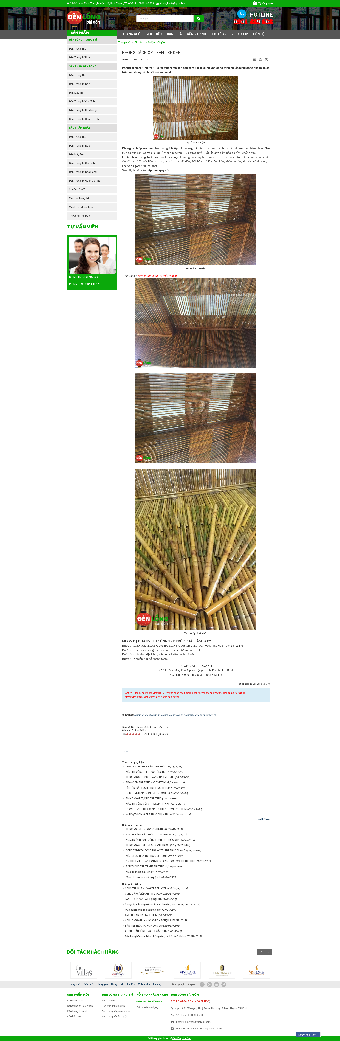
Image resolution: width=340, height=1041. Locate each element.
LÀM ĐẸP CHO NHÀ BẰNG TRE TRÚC (146, 766)
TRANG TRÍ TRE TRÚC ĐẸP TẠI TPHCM (147, 782)
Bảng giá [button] (174, 34)
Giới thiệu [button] (154, 34)
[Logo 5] (83, 970)
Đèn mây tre (76, 92)
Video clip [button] (239, 34)
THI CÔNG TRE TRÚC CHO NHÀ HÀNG (146, 829)
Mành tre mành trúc (81, 207)
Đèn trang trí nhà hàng (83, 110)
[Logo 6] (118, 970)
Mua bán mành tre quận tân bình (143, 909)
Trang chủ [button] (131, 34)
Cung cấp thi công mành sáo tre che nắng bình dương (154, 904)
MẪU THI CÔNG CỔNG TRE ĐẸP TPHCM (147, 803)
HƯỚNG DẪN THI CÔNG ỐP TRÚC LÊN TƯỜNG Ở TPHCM (156, 809)
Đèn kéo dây (74, 1016)
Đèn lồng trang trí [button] (83, 40)
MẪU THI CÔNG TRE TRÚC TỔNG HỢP (146, 771)
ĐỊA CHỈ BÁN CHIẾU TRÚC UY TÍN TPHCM (148, 834)
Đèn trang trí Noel (79, 57)
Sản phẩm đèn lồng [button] (82, 66)
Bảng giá (103, 984)
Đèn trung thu (77, 48)
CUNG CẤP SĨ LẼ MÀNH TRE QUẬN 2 (145, 893)
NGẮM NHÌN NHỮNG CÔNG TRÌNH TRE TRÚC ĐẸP (152, 840)
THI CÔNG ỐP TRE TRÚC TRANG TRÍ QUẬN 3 (150, 845)
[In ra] (261, 59)
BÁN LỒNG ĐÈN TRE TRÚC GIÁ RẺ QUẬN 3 (148, 920)
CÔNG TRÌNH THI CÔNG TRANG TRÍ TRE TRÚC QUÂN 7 (155, 850)
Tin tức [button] (218, 34)
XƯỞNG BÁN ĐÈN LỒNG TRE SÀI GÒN (145, 931)
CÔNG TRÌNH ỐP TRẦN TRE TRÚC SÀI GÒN (149, 793)
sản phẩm (265, 3)
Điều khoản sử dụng (149, 1001)
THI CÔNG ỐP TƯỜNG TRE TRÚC (144, 798)
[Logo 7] (153, 970)
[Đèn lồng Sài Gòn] (83, 17)
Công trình (117, 984)
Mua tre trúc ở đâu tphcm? (140, 871)
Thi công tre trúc (79, 215)
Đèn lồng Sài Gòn (181, 1038)
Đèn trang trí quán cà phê (84, 119)
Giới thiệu (88, 984)
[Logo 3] (256, 970)
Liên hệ (157, 984)
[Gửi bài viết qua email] (255, 59)
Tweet (125, 751)
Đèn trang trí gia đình (82, 101)
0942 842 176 (92, 284)
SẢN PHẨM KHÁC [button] (79, 128)
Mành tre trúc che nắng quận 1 (143, 877)
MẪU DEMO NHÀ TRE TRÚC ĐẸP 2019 (147, 855)
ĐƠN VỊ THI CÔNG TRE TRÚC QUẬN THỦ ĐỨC (150, 814)
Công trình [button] (196, 34)
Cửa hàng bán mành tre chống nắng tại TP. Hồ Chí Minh (155, 936)
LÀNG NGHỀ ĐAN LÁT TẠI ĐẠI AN (143, 899)
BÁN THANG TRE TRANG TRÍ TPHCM (146, 866)
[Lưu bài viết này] (267, 59)
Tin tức (131, 984)
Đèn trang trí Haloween (80, 1006)
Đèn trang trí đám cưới (114, 1016)
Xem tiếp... (264, 818)
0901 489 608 (90, 276)
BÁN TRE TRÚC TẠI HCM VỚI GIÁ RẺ (145, 925)
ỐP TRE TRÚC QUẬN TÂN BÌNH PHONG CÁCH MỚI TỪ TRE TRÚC (161, 861)
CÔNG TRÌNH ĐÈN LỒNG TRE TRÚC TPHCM (148, 888)
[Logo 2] (222, 970)
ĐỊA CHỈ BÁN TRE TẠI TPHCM (141, 915)
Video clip (144, 984)
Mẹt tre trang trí (79, 198)
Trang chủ (74, 984)
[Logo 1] (187, 970)
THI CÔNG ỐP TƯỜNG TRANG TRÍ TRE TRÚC (150, 777)
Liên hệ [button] (259, 34)
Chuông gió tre (78, 189)
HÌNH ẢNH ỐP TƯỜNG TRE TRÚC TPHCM (148, 787)
